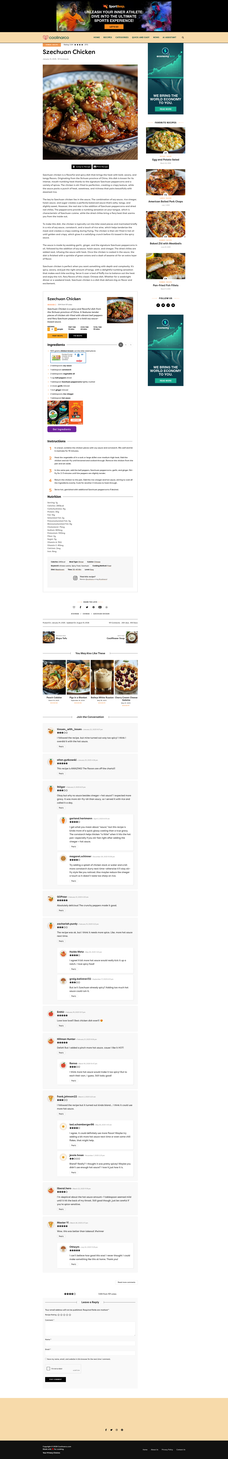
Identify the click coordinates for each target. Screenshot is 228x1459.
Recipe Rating (51, 1315)
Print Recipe (102, 167)
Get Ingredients (62, 429)
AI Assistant (169, 37)
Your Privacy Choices (51, 1453)
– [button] (48, 329)
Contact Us (180, 1450)
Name (48, 1339)
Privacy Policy (167, 1450)
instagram (168, 305)
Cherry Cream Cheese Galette (126, 698)
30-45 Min (77, 570)
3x (131, 345)
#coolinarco (103, 579)
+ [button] (55, 329)
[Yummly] (100, 607)
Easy (92, 570)
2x (126, 345)
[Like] (74, 607)
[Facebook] (80, 607)
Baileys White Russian (102, 697)
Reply (61, 746)
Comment (49, 1320)
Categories (122, 37)
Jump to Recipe (82, 167)
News (156, 37)
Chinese (97, 562)
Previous (42, 677)
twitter (163, 305)
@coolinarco (90, 579)
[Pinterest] (93, 607)
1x (120, 345)
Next (137, 677)
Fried (109, 566)
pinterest (173, 305)
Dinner (48, 45)
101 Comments (63, 59)
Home (97, 37)
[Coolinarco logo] (56, 37)
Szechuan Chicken (101, 614)
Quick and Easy (141, 37)
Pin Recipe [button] (78, 336)
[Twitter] (87, 607)
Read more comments (126, 1282)
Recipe (55, 45)
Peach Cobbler (54, 697)
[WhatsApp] (106, 607)
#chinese (75, 614)
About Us (154, 1450)
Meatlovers (59, 570)
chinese (86, 614)
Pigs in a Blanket (78, 697)
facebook (158, 305)
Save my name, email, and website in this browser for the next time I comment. (79, 1359)
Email (48, 1349)
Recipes (107, 37)
